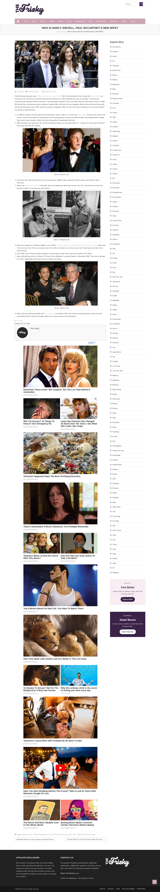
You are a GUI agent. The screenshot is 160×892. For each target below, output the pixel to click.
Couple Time (116, 150)
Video (114, 563)
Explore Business (128, 632)
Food (114, 216)
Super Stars (116, 507)
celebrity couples (27, 834)
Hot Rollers (116, 324)
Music (114, 413)
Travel (133, 21)
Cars (114, 108)
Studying (115, 497)
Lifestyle (115, 361)
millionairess (82, 115)
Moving (114, 408)
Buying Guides (117, 98)
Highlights (115, 300)
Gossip (114, 258)
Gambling (115, 234)
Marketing (115, 380)
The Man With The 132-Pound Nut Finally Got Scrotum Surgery (86, 839)
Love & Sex (116, 366)
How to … (115, 328)
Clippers (115, 136)
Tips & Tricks (116, 530)
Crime (114, 159)
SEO (114, 479)
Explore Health (128, 599)
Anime (114, 56)
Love (69, 21)
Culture (114, 169)
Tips (113, 526)
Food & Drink (116, 220)
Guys (114, 267)
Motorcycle (116, 399)
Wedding (115, 572)
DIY (113, 178)
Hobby (114, 310)
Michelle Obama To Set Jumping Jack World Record (36, 839)
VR (113, 568)
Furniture (115, 225)
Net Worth (115, 422)
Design (114, 173)
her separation (50, 313)
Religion (115, 469)
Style (90, 21)
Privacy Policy (141, 889)
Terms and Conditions (128, 889)
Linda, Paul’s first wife (32, 185)
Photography (116, 446)
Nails (114, 418)
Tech (114, 511)
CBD (114, 117)
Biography (115, 84)
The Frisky (20, 91)
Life (113, 357)
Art (113, 61)
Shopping (115, 483)
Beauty (114, 75)
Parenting (114, 21)
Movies (60, 21)
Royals (124, 21)
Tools (114, 535)
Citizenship (116, 131)
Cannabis (115, 103)
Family (114, 202)
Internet (115, 338)
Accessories (116, 47)
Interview (115, 342)
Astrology (115, 65)
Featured (115, 211)
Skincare (115, 488)
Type (114, 549)
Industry (115, 333)
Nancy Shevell (95, 96)
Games (114, 239)
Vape (114, 554)
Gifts (114, 249)
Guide (114, 263)
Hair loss (115, 286)
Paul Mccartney (64, 834)
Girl (113, 253)
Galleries (115, 230)
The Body (115, 521)
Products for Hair (118, 450)
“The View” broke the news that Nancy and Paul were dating (77, 245)
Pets (113, 441)
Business (115, 94)
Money (114, 394)
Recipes (115, 460)
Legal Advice (116, 352)
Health (42, 21)
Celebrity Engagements (40, 834)
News (34, 21)
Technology (116, 516)
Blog (113, 89)
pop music (72, 834)
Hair (113, 272)
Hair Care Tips (117, 277)
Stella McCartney (82, 834)
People (114, 436)
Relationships (80, 21)
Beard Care (116, 70)
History (114, 305)
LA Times (18, 320)
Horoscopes (116, 319)
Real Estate (116, 455)
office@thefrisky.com (72, 873)
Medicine (115, 385)
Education (115, 188)
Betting (114, 80)
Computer (115, 145)
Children (115, 127)
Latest (118, 889)
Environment (116, 197)
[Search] (141, 4)
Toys (114, 540)
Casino (114, 112)
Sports (114, 493)
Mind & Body (116, 389)
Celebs (51, 21)
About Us (102, 889)
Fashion (115, 206)
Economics (116, 183)
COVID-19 (116, 155)
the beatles (91, 834)
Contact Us (110, 889)
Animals (115, 51)
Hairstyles (115, 291)
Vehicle (114, 558)
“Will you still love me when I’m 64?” (49, 96)
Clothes (115, 141)
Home (26, 21)
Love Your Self (117, 371)
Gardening (116, 244)
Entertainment (101, 21)
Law (113, 347)
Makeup (115, 375)
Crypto (114, 164)
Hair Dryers (116, 281)
